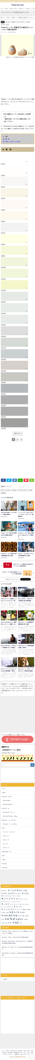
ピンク (11, 906)
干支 (4, 24)
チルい (26, 899)
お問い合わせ (13, 1050)
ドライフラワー (17, 901)
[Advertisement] (17, 76)
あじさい (5, 890)
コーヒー (20, 899)
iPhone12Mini (6, 800)
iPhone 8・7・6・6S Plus (10, 824)
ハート (17, 904)
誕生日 (13, 21)
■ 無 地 (6, 139)
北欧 (4, 912)
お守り (5, 893)
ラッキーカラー (21, 21)
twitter (32, 1050)
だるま (28, 21)
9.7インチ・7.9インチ (9, 832)
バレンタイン (25, 904)
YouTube (4, 863)
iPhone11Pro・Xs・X (8, 812)
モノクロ (19, 907)
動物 (29, 909)
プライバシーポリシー (8, 1054)
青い (10, 922)
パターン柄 (5, 906)
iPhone (6, 8)
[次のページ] (17, 435)
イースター (18, 896)
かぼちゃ (19, 893)
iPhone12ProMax (7, 804)
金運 (26, 919)
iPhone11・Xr (22, 8)
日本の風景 (7, 915)
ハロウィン (8, 904)
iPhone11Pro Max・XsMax (10, 816)
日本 (23, 912)
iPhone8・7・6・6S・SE (8, 820)
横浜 (27, 915)
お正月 (12, 893)
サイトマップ (26, 1052)
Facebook (4, 867)
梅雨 (23, 915)
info (32, 1052)
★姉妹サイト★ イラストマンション (24, 1054)
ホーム (2, 8)
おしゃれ (23, 890)
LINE (3, 855)
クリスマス (9, 899)
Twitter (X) (27, 688)
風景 (17, 923)
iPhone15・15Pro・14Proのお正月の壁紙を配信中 (15, 937)
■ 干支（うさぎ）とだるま (11, 141)
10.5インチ (6, 839)
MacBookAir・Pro (6, 851)
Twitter (2, 21)
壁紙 (8, 912)
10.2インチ (6, 835)
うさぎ (8, 21)
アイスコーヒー (8, 896)
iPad (3, 828)
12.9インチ (6, 847)
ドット (10, 901)
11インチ (5, 843)
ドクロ (5, 901)
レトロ (20, 909)
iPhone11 (20, 1050)
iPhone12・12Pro (13, 8)
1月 (8, 24)
